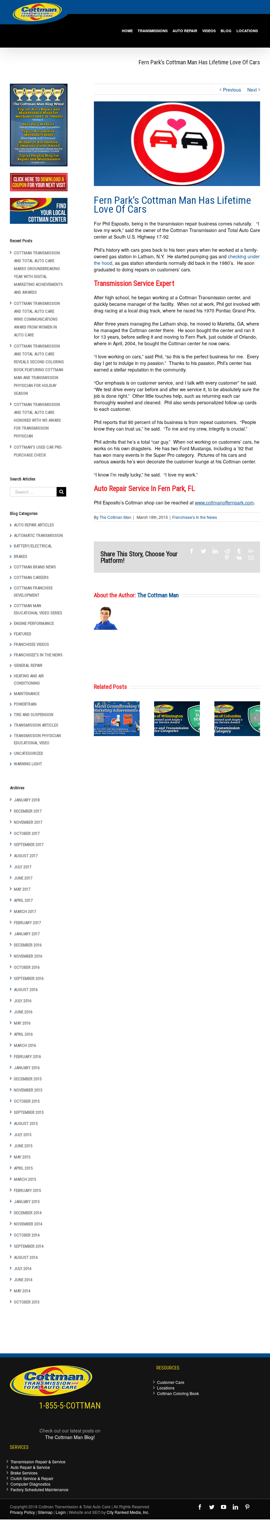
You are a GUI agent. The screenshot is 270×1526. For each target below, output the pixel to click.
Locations (166, 1388)
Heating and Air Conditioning (29, 679)
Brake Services (24, 1473)
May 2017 (22, 889)
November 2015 (28, 1090)
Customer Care (170, 1382)
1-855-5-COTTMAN (70, 1405)
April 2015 (23, 1168)
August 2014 (26, 1257)
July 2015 (22, 1134)
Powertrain (25, 704)
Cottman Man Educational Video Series (38, 609)
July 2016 (22, 1000)
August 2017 (26, 855)
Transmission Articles (36, 725)
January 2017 (27, 933)
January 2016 (27, 1067)
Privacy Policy (22, 1512)
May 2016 (22, 1023)
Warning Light (28, 763)
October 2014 (27, 1235)
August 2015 (26, 1123)
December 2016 (27, 945)
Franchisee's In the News (194, 517)
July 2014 (22, 1268)
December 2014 (27, 1212)
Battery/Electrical (33, 545)
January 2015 (27, 1201)
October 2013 (27, 1302)
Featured (22, 633)
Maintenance (27, 693)
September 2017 (28, 844)
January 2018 (27, 799)
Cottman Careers (31, 577)
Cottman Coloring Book (178, 1393)
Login (61, 1512)
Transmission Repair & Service (38, 1461)
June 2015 (23, 1145)
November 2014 (28, 1223)
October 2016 (27, 967)
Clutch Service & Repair (32, 1478)
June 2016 (23, 1011)
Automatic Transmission (38, 535)
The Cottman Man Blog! (70, 1437)
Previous (232, 89)
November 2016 (28, 956)
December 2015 (27, 1078)
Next (252, 89)
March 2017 (25, 911)
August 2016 (26, 989)
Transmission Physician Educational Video (37, 739)
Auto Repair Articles (34, 524)
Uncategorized (28, 753)
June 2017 (23, 878)
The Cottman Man (115, 517)
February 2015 (27, 1190)
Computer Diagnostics (30, 1484)
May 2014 (22, 1290)
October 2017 (27, 833)
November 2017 (28, 822)
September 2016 (28, 978)
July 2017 (22, 866)
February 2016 (27, 1056)
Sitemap (45, 1512)
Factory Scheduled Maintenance (39, 1489)
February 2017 (27, 922)
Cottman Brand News (35, 566)
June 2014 (23, 1279)
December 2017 (27, 811)
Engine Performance (34, 623)
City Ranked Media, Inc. (128, 1512)
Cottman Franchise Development (33, 591)
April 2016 (23, 1034)
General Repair (28, 665)
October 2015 (27, 1101)
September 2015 (28, 1112)
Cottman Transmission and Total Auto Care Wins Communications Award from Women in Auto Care (37, 319)
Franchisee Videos (31, 644)
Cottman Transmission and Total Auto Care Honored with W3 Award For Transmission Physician (37, 420)
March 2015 (25, 1179)
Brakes (20, 556)
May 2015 (22, 1157)
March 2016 (25, 1045)
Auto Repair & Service (30, 1467)
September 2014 (28, 1246)
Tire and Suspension (33, 714)
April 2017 (23, 900)
